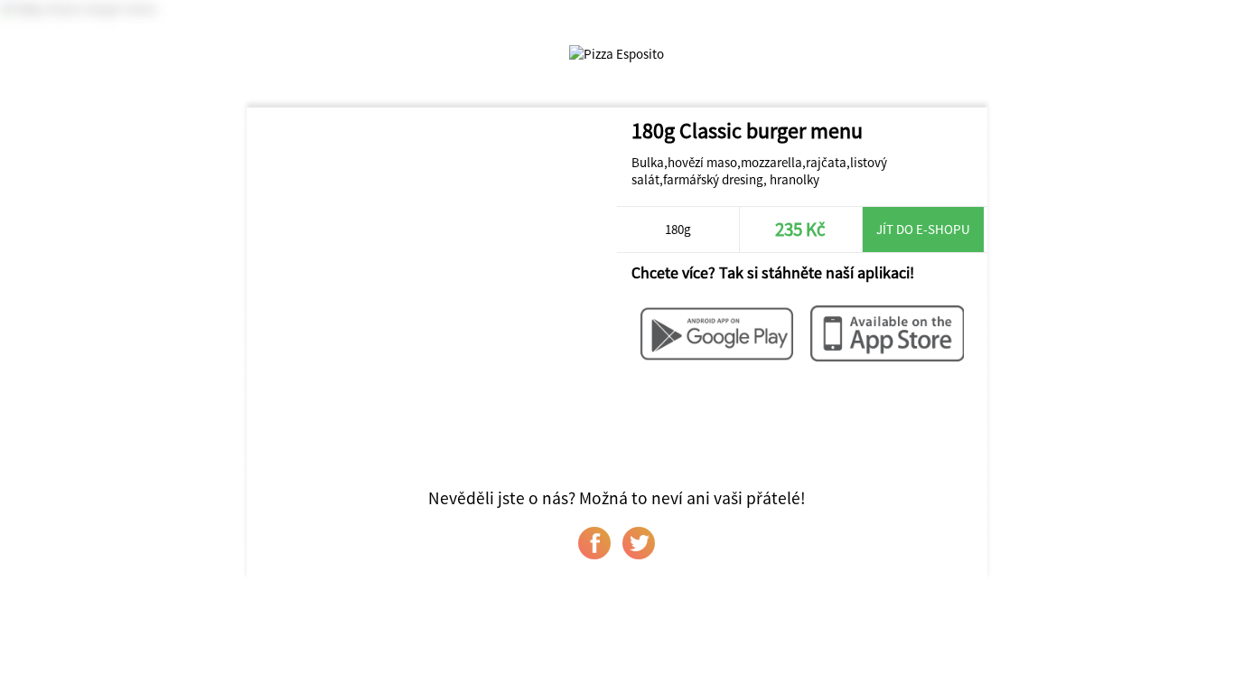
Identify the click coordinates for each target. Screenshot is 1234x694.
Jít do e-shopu (923, 229)
